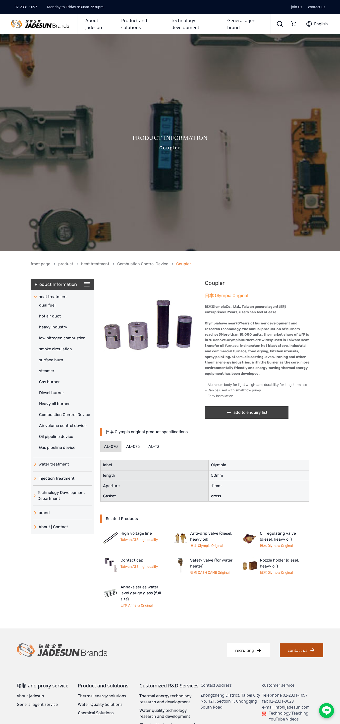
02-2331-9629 (281, 701)
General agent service (37, 704)
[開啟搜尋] (280, 24)
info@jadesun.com (292, 707)
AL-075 (133, 446)
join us (296, 6)
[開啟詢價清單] (294, 24)
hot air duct (50, 316)
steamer (46, 370)
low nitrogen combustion (62, 338)
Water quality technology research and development (164, 713)
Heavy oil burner (54, 403)
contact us (316, 6)
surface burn (51, 360)
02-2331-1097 (26, 6)
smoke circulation (55, 349)
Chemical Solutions (96, 713)
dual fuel (47, 305)
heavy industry (53, 327)
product (65, 263)
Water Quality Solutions (100, 704)
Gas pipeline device (57, 447)
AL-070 (111, 446)
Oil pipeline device (56, 436)
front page (40, 263)
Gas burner (49, 381)
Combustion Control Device (142, 263)
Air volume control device (63, 425)
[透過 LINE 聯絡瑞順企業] (326, 710)
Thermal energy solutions (102, 696)
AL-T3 (154, 446)
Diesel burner (51, 392)
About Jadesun (30, 696)
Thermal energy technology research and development (165, 699)
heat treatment (95, 263)
